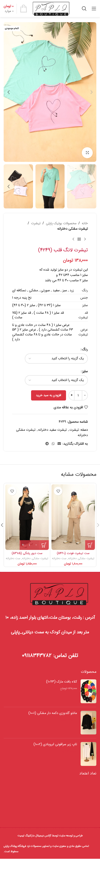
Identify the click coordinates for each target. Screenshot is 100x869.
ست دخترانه (59, 558)
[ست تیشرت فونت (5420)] (73, 517)
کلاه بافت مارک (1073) (61, 681)
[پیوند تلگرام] (47, 443)
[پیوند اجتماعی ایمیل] (59, 443)
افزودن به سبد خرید (48, 395)
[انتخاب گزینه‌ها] (90, 545)
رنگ (85, 349)
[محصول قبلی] (85, 239)
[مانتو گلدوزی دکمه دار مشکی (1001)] (88, 722)
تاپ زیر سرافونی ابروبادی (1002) (55, 744)
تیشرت (36, 223)
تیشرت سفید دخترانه (52, 429)
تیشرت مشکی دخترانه (72, 228)
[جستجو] (84, 8)
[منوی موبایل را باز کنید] (94, 8)
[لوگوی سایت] (51, 8)
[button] (91, 92)
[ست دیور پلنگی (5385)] (27, 517)
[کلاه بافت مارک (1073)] (88, 691)
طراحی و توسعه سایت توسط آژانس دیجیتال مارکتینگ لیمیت (50, 835)
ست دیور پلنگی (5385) (27, 553)
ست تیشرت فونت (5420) (73, 553)
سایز (85, 371)
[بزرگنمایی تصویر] (87, 152)
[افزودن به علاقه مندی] (58, 491)
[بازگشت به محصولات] (79, 239)
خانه (85, 223)
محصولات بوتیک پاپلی (61, 223)
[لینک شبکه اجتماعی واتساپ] (53, 443)
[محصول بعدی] (73, 239)
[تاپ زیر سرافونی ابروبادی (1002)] (88, 754)
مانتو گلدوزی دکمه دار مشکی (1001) (52, 713)
